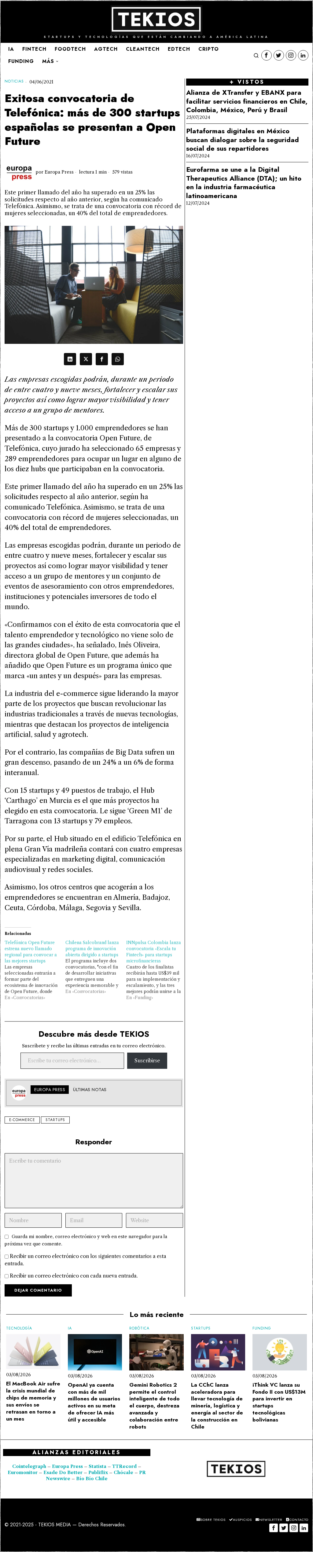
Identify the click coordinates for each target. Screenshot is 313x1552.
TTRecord (125, 1466)
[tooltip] (266, 55)
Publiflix (98, 1472)
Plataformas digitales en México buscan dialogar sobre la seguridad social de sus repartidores (242, 140)
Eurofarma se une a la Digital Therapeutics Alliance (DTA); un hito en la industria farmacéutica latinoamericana (243, 182)
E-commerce (22, 1120)
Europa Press (59, 172)
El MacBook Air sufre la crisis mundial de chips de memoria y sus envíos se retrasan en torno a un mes (33, 1401)
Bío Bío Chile (92, 1478)
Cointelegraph (29, 1466)
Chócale (123, 1472)
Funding (261, 1328)
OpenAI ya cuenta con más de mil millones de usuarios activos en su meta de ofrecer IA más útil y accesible (94, 1402)
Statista (98, 1466)
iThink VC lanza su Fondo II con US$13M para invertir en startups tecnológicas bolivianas (279, 1402)
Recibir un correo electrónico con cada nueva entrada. (74, 1276)
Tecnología (19, 1328)
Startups (55, 1120)
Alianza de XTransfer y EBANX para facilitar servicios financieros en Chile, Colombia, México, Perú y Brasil (246, 101)
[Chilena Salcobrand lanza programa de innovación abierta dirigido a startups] (95, 967)
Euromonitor (23, 1472)
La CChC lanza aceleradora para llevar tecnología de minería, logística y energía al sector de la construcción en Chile (217, 1405)
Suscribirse (147, 1060)
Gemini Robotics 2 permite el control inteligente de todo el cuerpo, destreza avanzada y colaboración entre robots (154, 1405)
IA (70, 1328)
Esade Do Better (63, 1472)
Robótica (139, 1328)
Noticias (14, 81)
